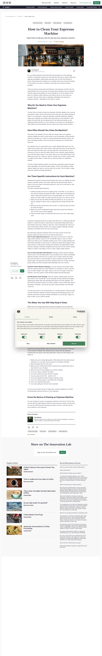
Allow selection (51, 343)
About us (73, 3)
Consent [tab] (27, 317)
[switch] (42, 337)
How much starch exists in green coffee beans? (72, 467)
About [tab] (75, 317)
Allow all (74, 343)
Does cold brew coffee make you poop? (70, 542)
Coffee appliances (68, 22)
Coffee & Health (69, 7)
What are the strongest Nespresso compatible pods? (73, 512)
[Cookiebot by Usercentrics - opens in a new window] (78, 311)
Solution (56, 3)
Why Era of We (46, 3)
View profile (15, 271)
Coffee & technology (37, 22)
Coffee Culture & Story (56, 7)
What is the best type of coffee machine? (70, 484)
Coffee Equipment (42, 7)
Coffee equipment (57, 22)
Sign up (96, 3)
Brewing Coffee (30, 7)
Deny (28, 343)
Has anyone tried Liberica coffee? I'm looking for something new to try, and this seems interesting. (73, 532)
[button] (11, 7)
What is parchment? (65, 470)
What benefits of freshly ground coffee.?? (70, 473)
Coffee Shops (80, 7)
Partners (64, 3)
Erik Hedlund (37, 417)
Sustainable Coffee (92, 7)
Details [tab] (51, 317)
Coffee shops (48, 22)
